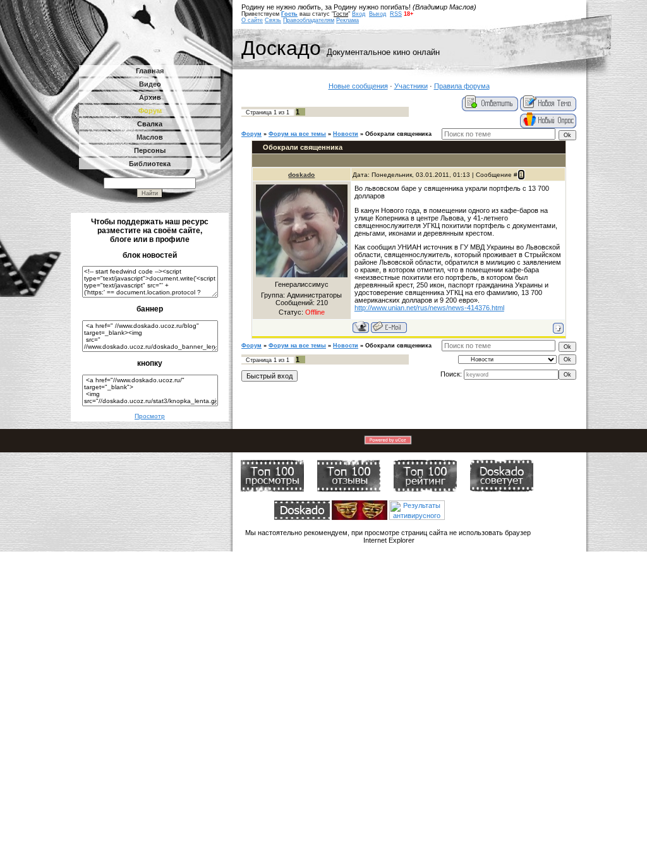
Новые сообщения (358, 86)
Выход (377, 14)
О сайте (252, 20)
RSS (396, 14)
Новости (345, 134)
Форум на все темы (297, 134)
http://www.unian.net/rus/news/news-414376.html (429, 307)
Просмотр (150, 416)
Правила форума (462, 86)
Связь (273, 20)
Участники (411, 86)
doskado (301, 174)
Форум (251, 134)
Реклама (347, 20)
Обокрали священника (398, 134)
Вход (358, 14)
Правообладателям (308, 20)
